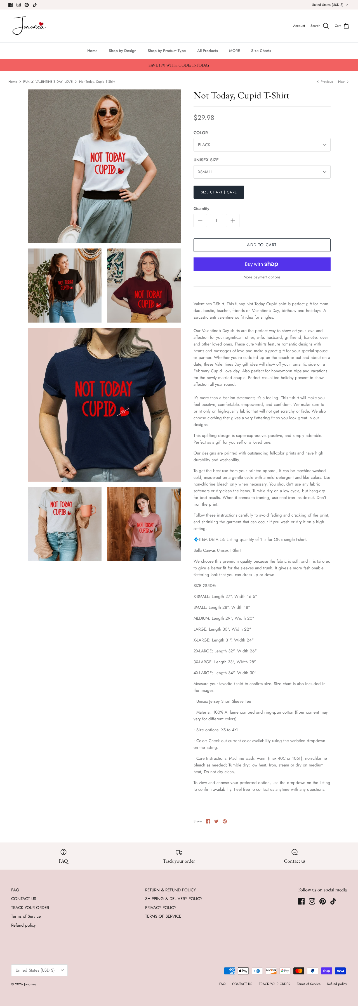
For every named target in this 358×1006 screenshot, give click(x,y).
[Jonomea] (30, 26)
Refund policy (23, 925)
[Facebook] (10, 5)
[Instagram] (19, 5)
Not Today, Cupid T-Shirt (97, 81)
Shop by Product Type (167, 50)
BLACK (204, 145)
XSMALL (205, 172)
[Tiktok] (35, 5)
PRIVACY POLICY (160, 908)
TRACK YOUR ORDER (30, 908)
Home (92, 50)
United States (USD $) (327, 4)
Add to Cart (262, 245)
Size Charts (261, 50)
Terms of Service (26, 916)
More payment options (262, 277)
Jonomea (30, 984)
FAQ (15, 890)
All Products (207, 50)
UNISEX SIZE (206, 160)
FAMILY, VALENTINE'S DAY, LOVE (48, 81)
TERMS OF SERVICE (163, 916)
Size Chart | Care (219, 192)
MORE (234, 50)
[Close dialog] (346, 899)
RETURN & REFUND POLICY (170, 890)
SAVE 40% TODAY (299, 972)
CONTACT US (23, 899)
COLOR (201, 133)
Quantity (201, 209)
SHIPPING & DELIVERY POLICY (173, 899)
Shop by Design (122, 50)
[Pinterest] (27, 5)
